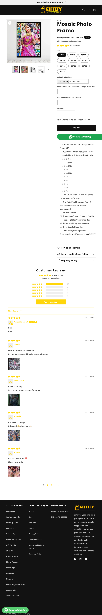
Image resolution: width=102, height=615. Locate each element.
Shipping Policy (35, 554)
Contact (32, 528)
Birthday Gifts (12, 522)
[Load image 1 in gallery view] (16, 69)
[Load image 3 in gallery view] (32, 69)
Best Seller (10, 511)
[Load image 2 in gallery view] (24, 69)
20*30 (62, 60)
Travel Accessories (13, 596)
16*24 (83, 55)
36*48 (73, 66)
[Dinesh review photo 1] (14, 364)
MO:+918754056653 (59, 517)
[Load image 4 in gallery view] (41, 69)
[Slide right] (48, 69)
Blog (30, 517)
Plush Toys (10, 567)
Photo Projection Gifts (15, 584)
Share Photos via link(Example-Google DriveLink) (76, 87)
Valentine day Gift (13, 539)
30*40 (84, 60)
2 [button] (47, 485)
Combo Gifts (11, 590)
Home (31, 511)
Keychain (10, 573)
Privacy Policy (34, 534)
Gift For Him (11, 545)
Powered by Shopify (23, 614)
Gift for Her (11, 534)
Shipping (60, 41)
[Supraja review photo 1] (14, 436)
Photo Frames (12, 562)
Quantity (60, 108)
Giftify (14, 614)
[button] (7, 9)
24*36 (73, 60)
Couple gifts (11, 528)
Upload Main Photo (64, 77)
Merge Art (10, 579)
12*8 (62, 55)
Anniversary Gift (13, 517)
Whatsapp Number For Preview (69, 97)
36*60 (84, 66)
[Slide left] (9, 69)
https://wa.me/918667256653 (82, 234)
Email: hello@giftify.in (60, 511)
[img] (14, 318)
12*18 (72, 55)
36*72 (62, 71)
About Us (32, 522)
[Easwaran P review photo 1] (14, 400)
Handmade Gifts (12, 556)
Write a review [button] (50, 302)
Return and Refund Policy (36, 546)
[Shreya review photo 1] (14, 472)
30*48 (62, 66)
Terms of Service (36, 539)
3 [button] (51, 485)
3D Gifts (9, 551)
